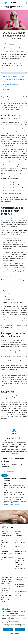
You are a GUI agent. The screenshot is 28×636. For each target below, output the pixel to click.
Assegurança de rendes (20, 548)
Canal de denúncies (19, 584)
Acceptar (20, 629)
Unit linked (17, 537)
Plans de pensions (5, 537)
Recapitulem (6, 89)
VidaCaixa (11, 44)
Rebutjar (8, 629)
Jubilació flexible (5, 592)
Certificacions (18, 593)
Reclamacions (18, 581)
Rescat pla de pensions (6, 577)
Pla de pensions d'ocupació (18, 545)
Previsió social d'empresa (21, 553)
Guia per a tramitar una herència (6, 600)
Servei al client (18, 579)
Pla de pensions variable (7, 557)
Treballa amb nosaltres (20, 595)
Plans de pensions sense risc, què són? (13, 76)
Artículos (3, 6)
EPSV (2, 540)
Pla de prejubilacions (20, 542)
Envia (4, 475)
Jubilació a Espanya (5, 583)
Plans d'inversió (4, 551)
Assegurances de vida (6, 535)
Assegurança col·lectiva (20, 551)
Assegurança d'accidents (21, 555)
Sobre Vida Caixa (14, 438)
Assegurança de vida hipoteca (6, 545)
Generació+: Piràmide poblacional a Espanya (6, 580)
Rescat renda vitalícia (6, 595)
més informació (11, 622)
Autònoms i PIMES (19, 535)
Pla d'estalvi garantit (6, 559)
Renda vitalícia (4, 542)
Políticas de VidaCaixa (20, 598)
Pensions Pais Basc (19, 558)
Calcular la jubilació (5, 588)
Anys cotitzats (4, 590)
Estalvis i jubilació (5, 597)
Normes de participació (20, 591)
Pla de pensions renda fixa (6, 554)
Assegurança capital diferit (19, 561)
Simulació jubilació (5, 586)
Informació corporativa (20, 577)
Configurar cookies (14, 633)
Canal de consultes (19, 586)
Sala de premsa (18, 588)
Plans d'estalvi (4, 548)
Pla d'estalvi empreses (20, 568)
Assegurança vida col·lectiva (19, 565)
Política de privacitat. (13, 504)
